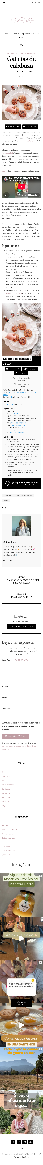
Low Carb (15, 392)
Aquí (3, 171)
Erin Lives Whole (27, 141)
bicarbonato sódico (19, 425)
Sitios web (6, 709)
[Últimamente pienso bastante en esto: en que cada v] (21, 1112)
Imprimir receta (31, 126)
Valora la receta (8, 660)
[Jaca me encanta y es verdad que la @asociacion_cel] (21, 1068)
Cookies (17, 1157)
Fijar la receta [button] (31, 369)
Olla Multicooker (8, 850)
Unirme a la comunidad (21, 626)
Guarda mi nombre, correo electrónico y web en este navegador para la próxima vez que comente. (21, 726)
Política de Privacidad (32, 1154)
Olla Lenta (6, 846)
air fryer (7, 495)
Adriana (29, 72)
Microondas (6, 855)
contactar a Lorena (14, 293)
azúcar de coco (16, 413)
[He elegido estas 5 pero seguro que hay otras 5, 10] (21, 981)
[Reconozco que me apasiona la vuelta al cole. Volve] (21, 938)
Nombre (5, 686)
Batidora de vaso (8, 838)
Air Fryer (10, 404)
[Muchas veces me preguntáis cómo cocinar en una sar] (21, 1025)
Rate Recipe (22, 373)
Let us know (20, 485)
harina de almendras (18, 423)
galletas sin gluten (23, 495)
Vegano (5, 806)
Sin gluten (28, 392)
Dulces (17, 53)
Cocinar (10, 53)
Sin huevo (6, 793)
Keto (9, 392)
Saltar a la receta (14, 126)
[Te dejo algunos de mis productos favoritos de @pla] (21, 895)
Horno (4, 842)
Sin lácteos (6, 797)
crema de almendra (17, 430)
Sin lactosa (6, 801)
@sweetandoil (7, 153)
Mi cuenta (21, 1149)
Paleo (22, 392)
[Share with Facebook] (20, 76)
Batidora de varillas (9, 834)
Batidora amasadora (10, 829)
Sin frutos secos (8, 785)
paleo (5, 500)
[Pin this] (23, 76)
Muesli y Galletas (28, 53)
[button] (4, 364)
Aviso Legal (24, 1157)
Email (4, 697)
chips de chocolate (17, 432)
